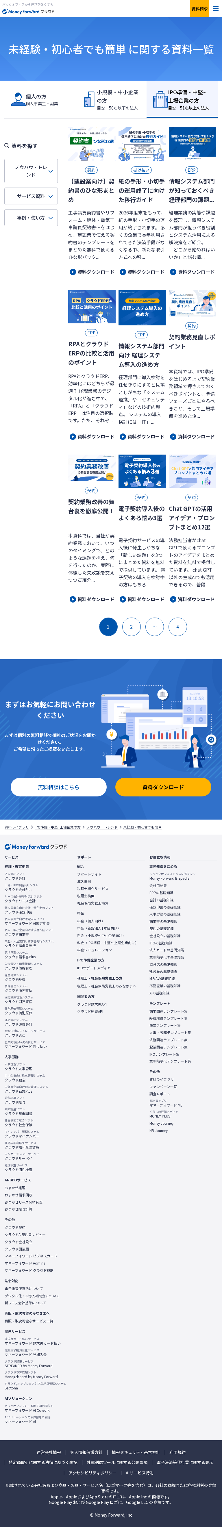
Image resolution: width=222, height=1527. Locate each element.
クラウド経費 (16, 977)
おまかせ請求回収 (18, 1195)
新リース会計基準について (25, 1302)
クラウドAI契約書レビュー (25, 1234)
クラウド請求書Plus (20, 954)
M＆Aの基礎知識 (162, 978)
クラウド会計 (15, 876)
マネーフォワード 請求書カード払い (33, 1341)
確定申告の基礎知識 (165, 907)
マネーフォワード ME (165, 1103)
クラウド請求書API (92, 1004)
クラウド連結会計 (18, 1022)
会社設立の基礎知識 (165, 935)
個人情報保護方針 (86, 1452)
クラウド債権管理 (23, 966)
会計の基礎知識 (161, 900)
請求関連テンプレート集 (168, 1011)
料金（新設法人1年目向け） (99, 928)
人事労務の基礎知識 (165, 914)
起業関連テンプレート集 (168, 1047)
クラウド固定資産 (19, 999)
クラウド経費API (90, 1011)
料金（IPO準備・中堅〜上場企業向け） (107, 942)
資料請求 (200, 9)
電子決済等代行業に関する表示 (185, 1462)
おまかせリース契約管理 (23, 1202)
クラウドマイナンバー (22, 1134)
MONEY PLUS (163, 1114)
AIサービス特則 (140, 1473)
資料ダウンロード (163, 787)
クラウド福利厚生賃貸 (22, 1145)
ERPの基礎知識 (161, 892)
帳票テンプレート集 (165, 1025)
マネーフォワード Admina (25, 1263)
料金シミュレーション (94, 950)
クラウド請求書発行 (29, 943)
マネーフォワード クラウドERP (29, 1270)
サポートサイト (89, 874)
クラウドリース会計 (23, 898)
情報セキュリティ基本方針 (136, 1452)
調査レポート (159, 1093)
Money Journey (161, 1123)
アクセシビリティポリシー (92, 1473)
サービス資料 (31, 195)
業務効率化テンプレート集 (170, 1061)
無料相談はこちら (58, 787)
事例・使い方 (31, 217)
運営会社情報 (49, 1452)
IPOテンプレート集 (164, 1054)
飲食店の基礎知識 (163, 964)
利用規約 (177, 1452)
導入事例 (84, 881)
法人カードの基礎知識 (166, 950)
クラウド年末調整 (18, 1111)
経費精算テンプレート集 (168, 1018)
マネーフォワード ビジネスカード (31, 1256)
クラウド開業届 (17, 1249)
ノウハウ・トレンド (31, 171)
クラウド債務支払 (18, 988)
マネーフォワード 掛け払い (26, 1044)
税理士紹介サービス (92, 888)
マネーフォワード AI (28, 1419)
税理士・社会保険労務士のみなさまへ (106, 986)
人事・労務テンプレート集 (170, 1032)
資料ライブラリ (17, 827)
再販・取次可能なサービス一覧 (29, 1321)
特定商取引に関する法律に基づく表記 (43, 1462)
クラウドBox (25, 1033)
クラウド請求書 (29, 932)
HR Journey (158, 1130)
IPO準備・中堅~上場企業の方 (58, 827)
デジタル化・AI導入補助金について (32, 1295)
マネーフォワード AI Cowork (29, 1408)
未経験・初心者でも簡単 (142, 827)
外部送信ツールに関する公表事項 (117, 1462)
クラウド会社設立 (18, 1241)
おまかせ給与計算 (18, 1209)
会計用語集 (158, 885)
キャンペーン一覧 (163, 1086)
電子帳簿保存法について (24, 1288)
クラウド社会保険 (19, 1122)
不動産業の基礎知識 (165, 985)
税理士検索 (86, 896)
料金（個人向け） (91, 921)
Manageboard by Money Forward (31, 1374)
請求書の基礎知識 (163, 921)
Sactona (35, 1386)
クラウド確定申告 (29, 910)
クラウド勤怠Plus (26, 1089)
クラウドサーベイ (22, 1156)
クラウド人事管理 (18, 1066)
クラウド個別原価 (19, 1011)
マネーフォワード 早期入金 (26, 1352)
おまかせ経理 (15, 1187)
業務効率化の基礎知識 (166, 957)
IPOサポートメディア (93, 968)
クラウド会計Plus (21, 887)
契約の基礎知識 (161, 928)
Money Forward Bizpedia (172, 876)
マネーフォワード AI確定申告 (27, 921)
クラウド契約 (15, 1227)
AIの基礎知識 (159, 993)
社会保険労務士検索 (92, 903)
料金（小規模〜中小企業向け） (101, 935)
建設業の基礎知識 (163, 971)
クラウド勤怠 (25, 1078)
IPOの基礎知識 (161, 943)
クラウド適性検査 (18, 1167)
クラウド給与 (15, 1100)
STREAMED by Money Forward (29, 1363)
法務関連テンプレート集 (168, 1039)
